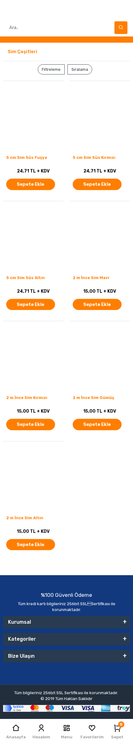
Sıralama (79, 69)
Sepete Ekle (30, 184)
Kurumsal (19, 622)
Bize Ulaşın (21, 656)
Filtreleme (51, 69)
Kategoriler (22, 639)
